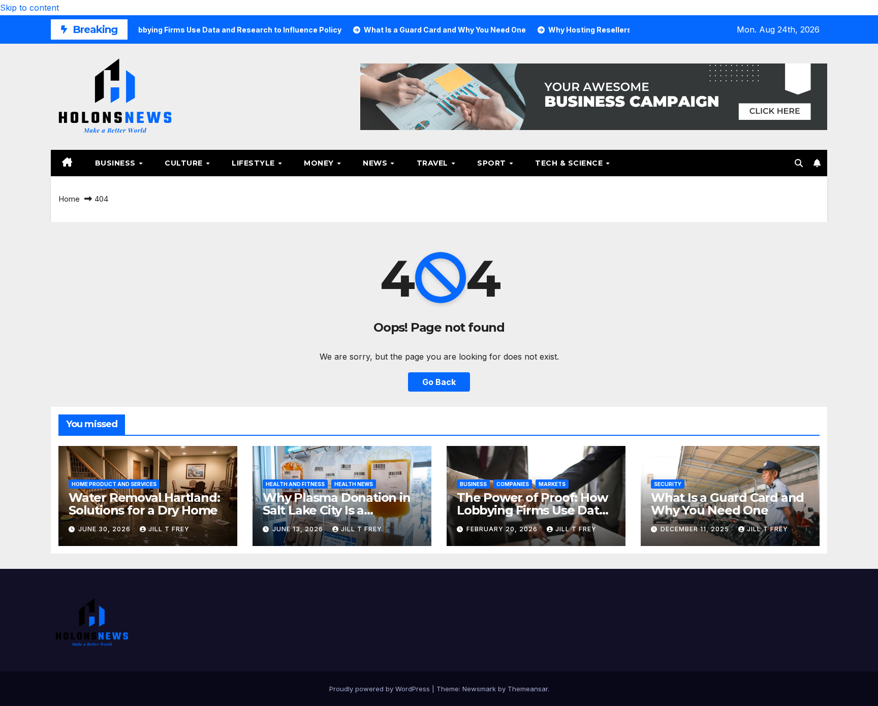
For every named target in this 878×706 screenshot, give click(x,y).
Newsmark (479, 689)
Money (320, 163)
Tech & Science (570, 163)
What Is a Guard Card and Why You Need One (727, 504)
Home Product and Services (114, 484)
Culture (185, 163)
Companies (512, 484)
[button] (799, 163)
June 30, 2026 (105, 529)
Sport (492, 163)
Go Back (439, 382)
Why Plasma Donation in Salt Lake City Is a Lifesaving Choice (337, 510)
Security (667, 484)
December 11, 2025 (696, 529)
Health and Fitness (295, 484)
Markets (552, 484)
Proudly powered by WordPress (380, 689)
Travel (434, 163)
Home (69, 199)
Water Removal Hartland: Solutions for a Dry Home (144, 504)
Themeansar (528, 689)
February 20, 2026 (503, 529)
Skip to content (29, 8)
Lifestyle (254, 163)
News (376, 163)
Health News (353, 484)
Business (116, 163)
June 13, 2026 (298, 529)
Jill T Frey (169, 529)
